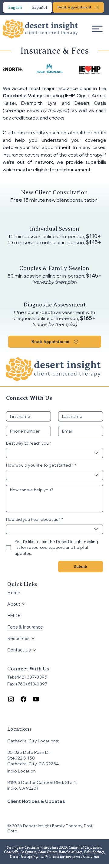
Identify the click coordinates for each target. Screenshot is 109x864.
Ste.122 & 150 (21, 758)
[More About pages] (23, 604)
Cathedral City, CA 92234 (33, 763)
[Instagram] (11, 699)
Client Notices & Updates (36, 801)
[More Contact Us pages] (34, 649)
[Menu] (97, 29)
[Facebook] (23, 699)
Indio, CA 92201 (22, 788)
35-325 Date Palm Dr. (29, 752)
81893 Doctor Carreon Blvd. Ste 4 (41, 782)
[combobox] (54, 453)
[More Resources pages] (33, 638)
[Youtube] (36, 699)
